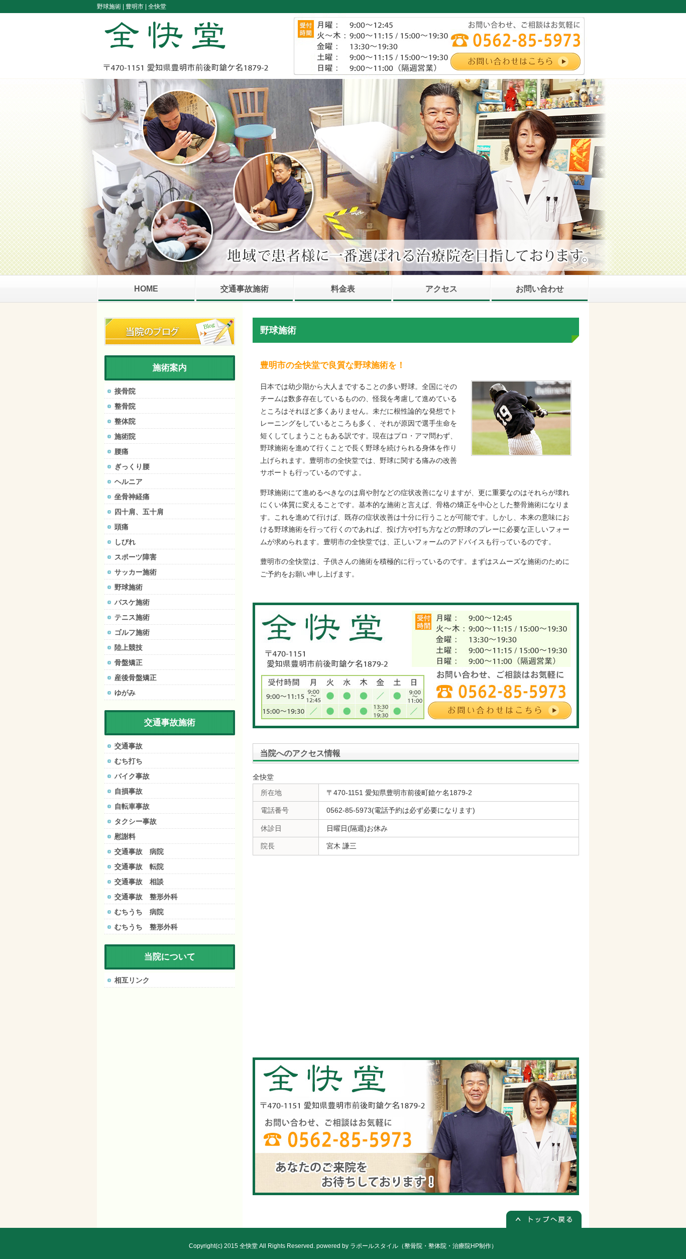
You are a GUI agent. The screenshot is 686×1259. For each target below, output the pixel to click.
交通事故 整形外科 (146, 897)
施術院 (125, 436)
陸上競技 (129, 647)
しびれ (125, 542)
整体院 (125, 421)
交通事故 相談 (139, 882)
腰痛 (122, 451)
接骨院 (125, 391)
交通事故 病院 (139, 851)
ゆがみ (125, 693)
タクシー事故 (136, 821)
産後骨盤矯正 (136, 677)
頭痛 (122, 527)
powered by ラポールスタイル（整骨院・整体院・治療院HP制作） (406, 1245)
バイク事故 (132, 776)
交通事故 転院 (139, 866)
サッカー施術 (136, 572)
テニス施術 (132, 617)
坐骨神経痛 (132, 497)
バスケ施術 (132, 602)
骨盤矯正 (129, 662)
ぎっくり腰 (132, 466)
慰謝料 (125, 836)
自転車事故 (132, 806)
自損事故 (129, 791)
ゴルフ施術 (132, 632)
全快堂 (249, 1245)
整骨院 (125, 406)
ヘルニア (129, 481)
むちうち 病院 (139, 912)
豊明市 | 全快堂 (146, 6)
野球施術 (129, 587)
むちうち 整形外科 (146, 927)
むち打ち (129, 761)
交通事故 (129, 746)
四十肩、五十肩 (139, 512)
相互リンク (132, 980)
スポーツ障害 (136, 557)
